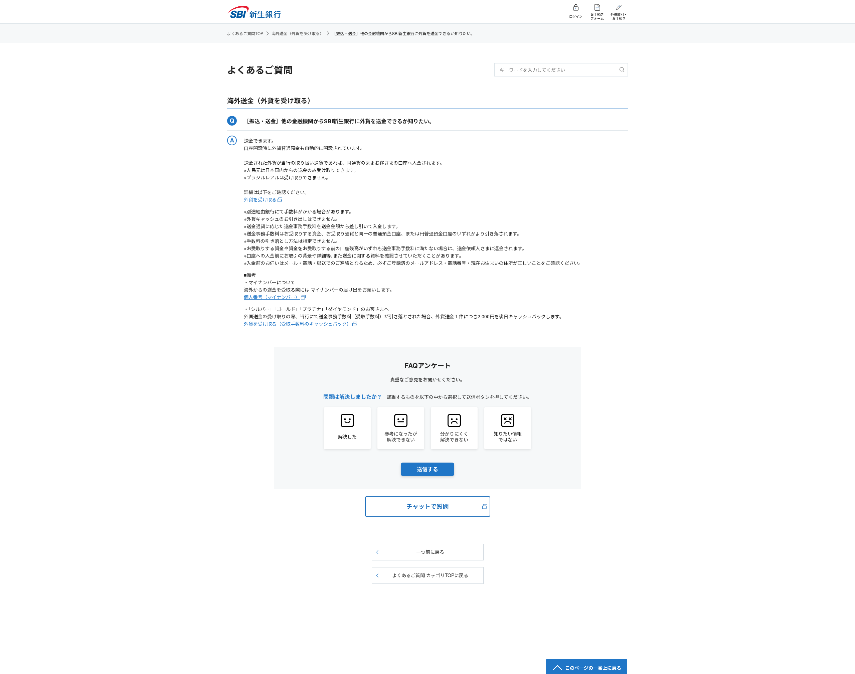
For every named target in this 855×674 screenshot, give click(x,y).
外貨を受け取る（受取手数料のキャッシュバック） (297, 323)
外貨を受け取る (260, 199)
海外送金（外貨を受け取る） (298, 33)
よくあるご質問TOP (245, 33)
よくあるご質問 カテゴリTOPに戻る (430, 575)
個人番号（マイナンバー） (272, 297)
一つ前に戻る (430, 551)
